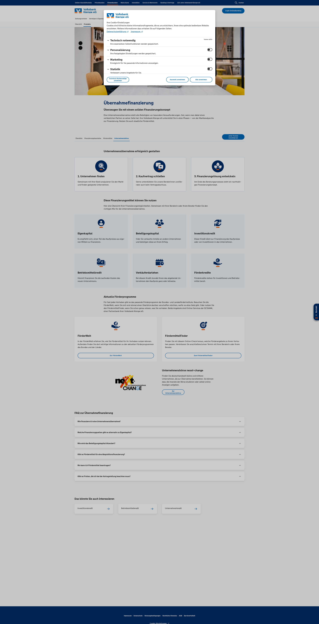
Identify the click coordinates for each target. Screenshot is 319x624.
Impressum (135, 31)
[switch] (209, 49)
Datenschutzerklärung (117, 31)
